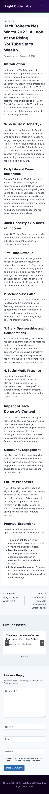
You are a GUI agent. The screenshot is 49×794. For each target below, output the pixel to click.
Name (9, 727)
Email (8, 739)
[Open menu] (41, 6)
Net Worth (9, 21)
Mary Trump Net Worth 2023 (11, 597)
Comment (11, 691)
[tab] (21, 656)
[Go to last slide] (7, 643)
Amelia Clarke (12, 56)
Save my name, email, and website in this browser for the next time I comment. (25, 759)
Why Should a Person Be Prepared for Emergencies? (39, 600)
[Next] (42, 643)
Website (9, 751)
